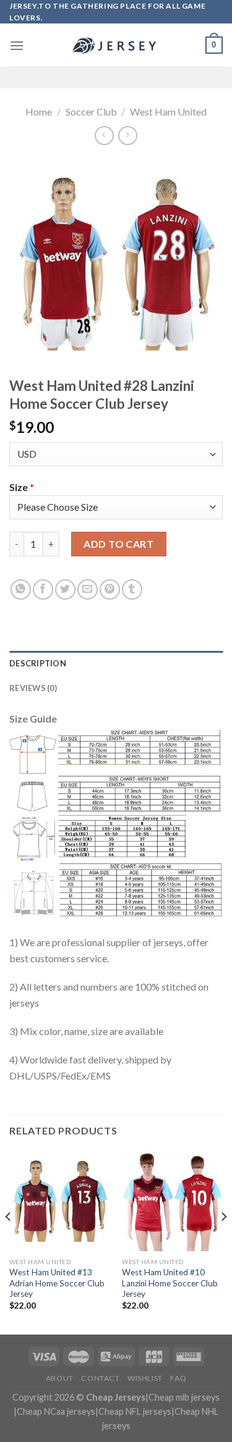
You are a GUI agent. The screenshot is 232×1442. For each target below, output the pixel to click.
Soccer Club (91, 111)
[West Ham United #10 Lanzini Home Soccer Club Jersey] (172, 1201)
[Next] (223, 1241)
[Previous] (8, 1241)
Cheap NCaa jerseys (56, 1411)
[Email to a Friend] (87, 589)
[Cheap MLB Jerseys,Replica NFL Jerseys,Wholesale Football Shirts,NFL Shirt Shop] (116, 46)
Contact (100, 1378)
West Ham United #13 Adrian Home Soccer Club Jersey (57, 1283)
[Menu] (16, 45)
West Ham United (168, 111)
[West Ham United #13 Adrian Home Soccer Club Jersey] (59, 1201)
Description (37, 663)
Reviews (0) (33, 688)
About (60, 1378)
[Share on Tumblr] (132, 589)
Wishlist (145, 1378)
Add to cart (118, 544)
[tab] (116, 663)
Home (38, 111)
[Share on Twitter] (65, 589)
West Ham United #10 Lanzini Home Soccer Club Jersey (170, 1283)
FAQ (178, 1378)
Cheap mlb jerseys (184, 1397)
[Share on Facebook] (43, 589)
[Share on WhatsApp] (21, 589)
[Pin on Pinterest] (110, 589)
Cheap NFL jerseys (134, 1411)
